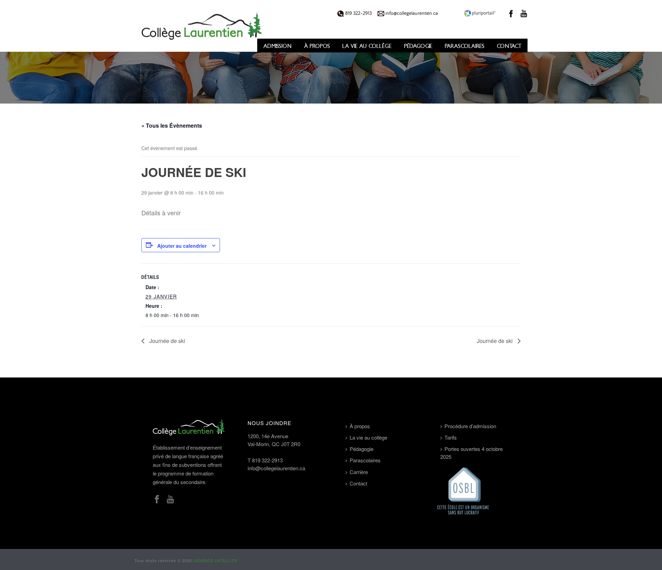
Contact (509, 46)
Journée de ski (166, 341)
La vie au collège (367, 46)
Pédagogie (418, 46)
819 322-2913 (358, 13)
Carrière (359, 471)
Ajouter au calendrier (182, 245)
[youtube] (170, 499)
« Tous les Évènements (171, 125)
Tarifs (450, 437)
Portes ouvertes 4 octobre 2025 (471, 452)
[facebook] (157, 499)
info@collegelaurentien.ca (411, 13)
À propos (317, 46)
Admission (277, 46)
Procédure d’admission (470, 426)
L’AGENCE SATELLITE (215, 560)
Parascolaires (464, 46)
